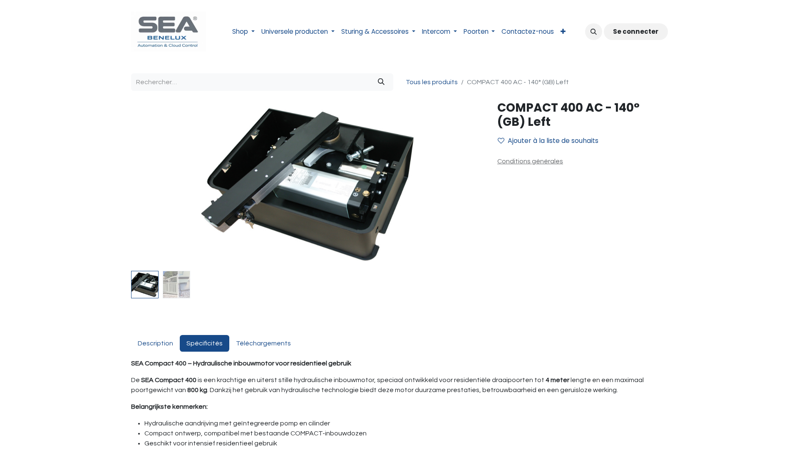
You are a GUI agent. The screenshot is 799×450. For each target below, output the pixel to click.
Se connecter (635, 31)
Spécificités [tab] (204, 343)
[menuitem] (243, 32)
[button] (593, 31)
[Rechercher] (381, 82)
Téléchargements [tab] (263, 343)
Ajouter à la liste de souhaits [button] (553, 140)
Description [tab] (155, 343)
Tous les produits (432, 82)
